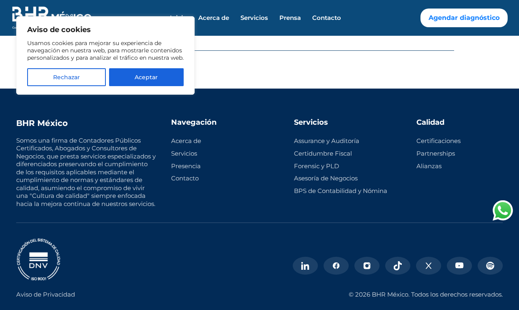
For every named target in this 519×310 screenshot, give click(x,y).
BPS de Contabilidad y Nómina (340, 191)
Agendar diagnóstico (464, 18)
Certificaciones (438, 141)
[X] (428, 266)
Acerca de (213, 18)
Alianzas (429, 166)
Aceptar (146, 77)
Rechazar (66, 77)
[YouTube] (459, 266)
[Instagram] (367, 266)
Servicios (254, 18)
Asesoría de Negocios (326, 178)
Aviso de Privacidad (45, 294)
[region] (105, 55)
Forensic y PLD (316, 166)
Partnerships (435, 153)
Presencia (186, 166)
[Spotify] (490, 266)
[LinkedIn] (305, 266)
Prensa (290, 18)
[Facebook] (336, 266)
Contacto (326, 18)
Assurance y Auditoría (326, 141)
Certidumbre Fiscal (323, 153)
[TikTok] (397, 266)
